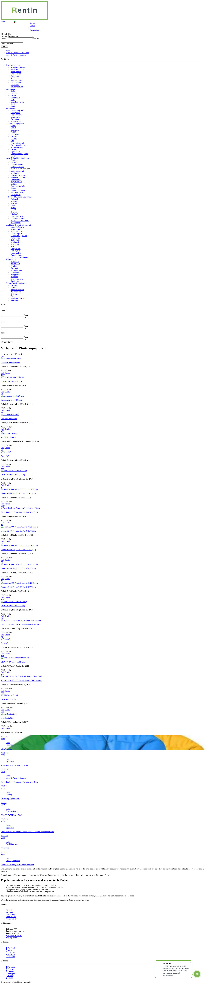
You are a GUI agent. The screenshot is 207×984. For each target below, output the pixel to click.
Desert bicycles (16, 234)
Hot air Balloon (16, 270)
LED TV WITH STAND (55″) (13, 606)
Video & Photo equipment (16, 55)
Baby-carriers (16, 292)
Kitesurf (14, 212)
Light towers (15, 151)
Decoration (15, 162)
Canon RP (5, 456)
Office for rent (16, 74)
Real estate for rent (13, 65)
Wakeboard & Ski (17, 216)
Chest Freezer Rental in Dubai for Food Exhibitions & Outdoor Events (27, 832)
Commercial (15, 98)
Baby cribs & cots (17, 290)
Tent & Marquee (17, 164)
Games (13, 188)
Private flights (11, 259)
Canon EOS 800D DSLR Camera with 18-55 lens (20, 624)
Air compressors (17, 147)
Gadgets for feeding (18, 298)
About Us (9, 910)
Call (2, 373)
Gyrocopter (15, 268)
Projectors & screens (18, 175)
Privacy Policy (11, 919)
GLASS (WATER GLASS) (11, 815)
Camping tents (16, 255)
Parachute (14, 277)
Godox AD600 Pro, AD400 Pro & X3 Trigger (18, 493)
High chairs (15, 294)
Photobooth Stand (7, 718)
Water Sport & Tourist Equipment (18, 197)
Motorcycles (15, 251)
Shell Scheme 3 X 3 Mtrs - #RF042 (14, 765)
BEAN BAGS (6, 749)
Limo (13, 106)
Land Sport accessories (19, 257)
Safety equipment (17, 143)
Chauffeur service (17, 102)
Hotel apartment (17, 87)
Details (7, 373)
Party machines (16, 182)
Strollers (14, 287)
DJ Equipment (16, 180)
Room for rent (16, 72)
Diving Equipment (18, 218)
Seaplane (14, 266)
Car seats (14, 285)
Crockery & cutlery (18, 190)
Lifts (12, 141)
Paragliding (15, 272)
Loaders (14, 136)
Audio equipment (17, 171)
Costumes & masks (18, 186)
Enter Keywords (7, 44)
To (38, 39)
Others (13, 156)
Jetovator (14, 201)
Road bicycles (16, 229)
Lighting (14, 184)
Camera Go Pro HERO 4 (10, 363)
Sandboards (15, 242)
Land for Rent (16, 82)
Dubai (8, 743)
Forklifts (14, 132)
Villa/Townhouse (17, 69)
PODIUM (5, 848)
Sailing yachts (16, 121)
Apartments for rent (18, 67)
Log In (32, 26)
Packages (9, 912)
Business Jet (15, 264)
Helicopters (15, 262)
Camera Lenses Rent (9, 419)
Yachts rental (10, 108)
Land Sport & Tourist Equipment (18, 225)
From (34, 39)
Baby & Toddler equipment (16, 283)
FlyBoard (14, 199)
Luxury (13, 95)
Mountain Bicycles (18, 227)
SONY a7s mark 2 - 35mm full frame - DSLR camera (21, 681)
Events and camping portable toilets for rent (17, 865)
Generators (15, 130)
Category (4, 36)
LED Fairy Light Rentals (10, 799)
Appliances (15, 173)
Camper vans (15, 249)
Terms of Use (11, 917)
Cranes (13, 126)
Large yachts (15, 117)
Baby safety (15, 300)
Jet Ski (13, 208)
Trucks (13, 128)
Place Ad (33, 23)
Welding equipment (18, 145)
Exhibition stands (17, 167)
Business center (16, 80)
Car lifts (14, 149)
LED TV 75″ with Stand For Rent (14, 662)
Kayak (13, 205)
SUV (12, 100)
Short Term (15, 85)
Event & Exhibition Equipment (17, 53)
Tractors (14, 139)
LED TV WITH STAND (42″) (13, 475)
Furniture (14, 160)
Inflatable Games (17, 192)
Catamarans (15, 119)
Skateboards (15, 238)
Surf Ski (14, 203)
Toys (12, 296)
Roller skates (15, 240)
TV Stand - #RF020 (8, 437)
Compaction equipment (19, 154)
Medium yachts (16, 115)
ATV (12, 246)
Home (8, 51)
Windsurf (14, 214)
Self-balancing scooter (19, 236)
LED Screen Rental (8, 699)
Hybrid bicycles (17, 231)
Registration (34, 30)
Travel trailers (16, 253)
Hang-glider (15, 275)
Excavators (15, 134)
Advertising (10, 914)
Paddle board (15, 223)
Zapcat (13, 210)
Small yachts (15, 113)
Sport (13, 104)
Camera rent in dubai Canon (11, 400)
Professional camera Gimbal (11, 381)
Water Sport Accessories (20, 221)
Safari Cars (15, 244)
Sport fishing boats (18, 110)
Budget (13, 91)
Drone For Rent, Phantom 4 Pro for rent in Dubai (19, 512)
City (2, 34)
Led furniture (15, 195)
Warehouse (15, 76)
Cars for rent (10, 89)
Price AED (5, 39)
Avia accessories (17, 279)
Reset (10, 342)
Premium (14, 93)
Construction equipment (15, 123)
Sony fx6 (4, 643)
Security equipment (18, 177)
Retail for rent (16, 78)
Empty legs (15, 281)
